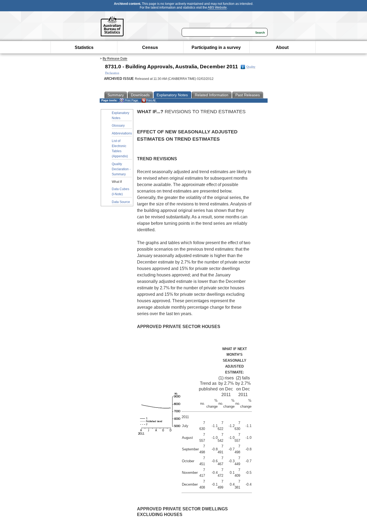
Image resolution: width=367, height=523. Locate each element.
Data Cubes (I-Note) (120, 191)
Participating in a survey (216, 47)
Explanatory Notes (120, 115)
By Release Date (115, 59)
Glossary (118, 125)
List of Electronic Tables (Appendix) (120, 148)
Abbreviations (122, 133)
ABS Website (217, 7)
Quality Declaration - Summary (121, 169)
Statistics (84, 47)
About (282, 47)
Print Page (131, 100)
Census (150, 47)
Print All (150, 100)
